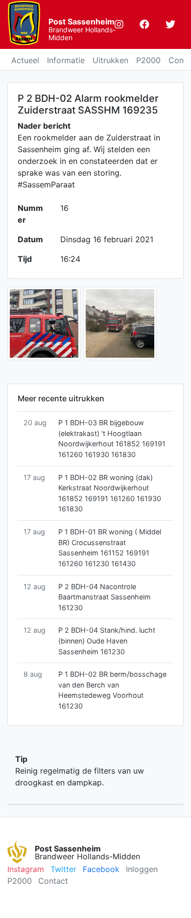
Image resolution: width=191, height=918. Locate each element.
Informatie (66, 60)
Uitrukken (110, 60)
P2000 (148, 60)
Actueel (25, 60)
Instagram (25, 869)
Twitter (63, 869)
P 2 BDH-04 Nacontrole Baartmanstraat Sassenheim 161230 (104, 597)
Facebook (101, 869)
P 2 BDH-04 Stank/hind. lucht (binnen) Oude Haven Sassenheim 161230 (106, 640)
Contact (53, 881)
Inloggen (142, 869)
